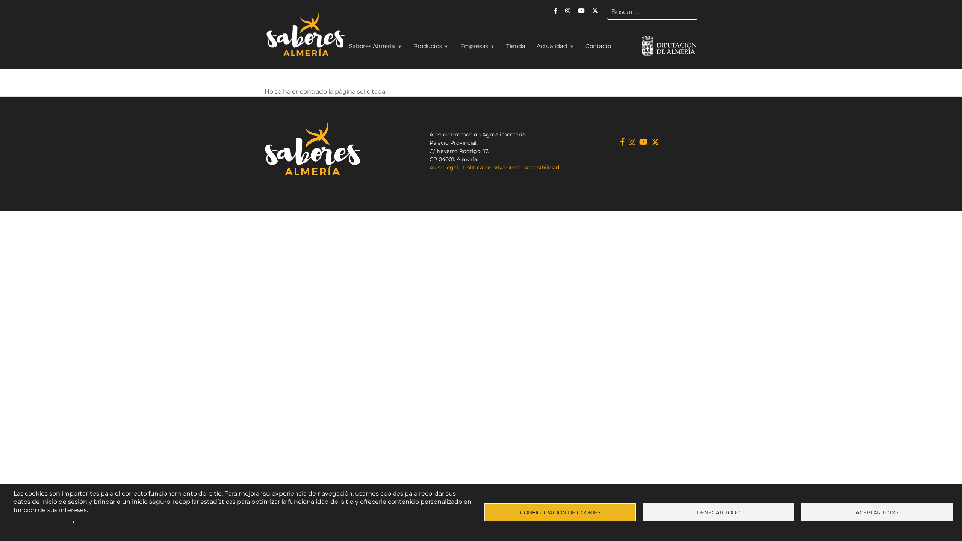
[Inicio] (305, 35)
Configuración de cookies (560, 512)
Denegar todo (718, 512)
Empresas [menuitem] (471, 47)
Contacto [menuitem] (598, 46)
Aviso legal (444, 167)
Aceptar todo (877, 512)
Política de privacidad (491, 167)
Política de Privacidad (42, 522)
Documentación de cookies (113, 522)
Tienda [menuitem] (515, 46)
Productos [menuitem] (425, 47)
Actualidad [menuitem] (549, 47)
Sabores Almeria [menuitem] (369, 47)
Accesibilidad (542, 167)
